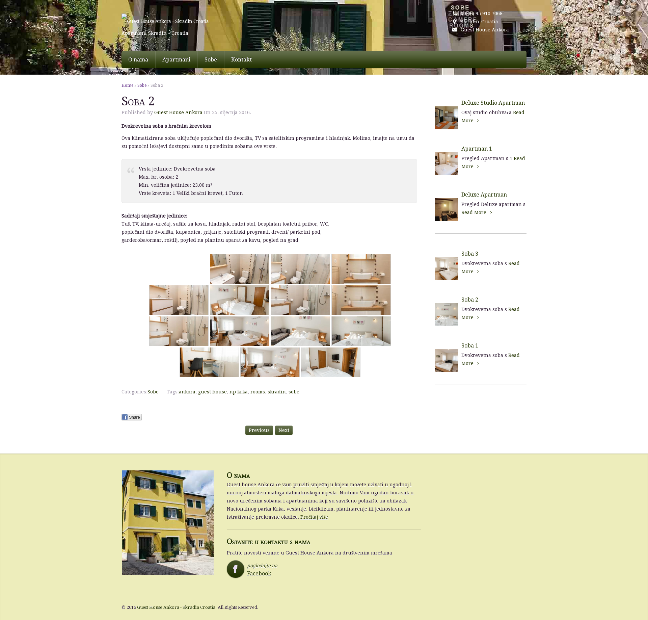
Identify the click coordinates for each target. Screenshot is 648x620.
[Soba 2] (446, 316)
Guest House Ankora (485, 29)
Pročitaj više (314, 517)
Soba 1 (469, 345)
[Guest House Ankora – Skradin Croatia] (198, 21)
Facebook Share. (132, 417)
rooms (257, 391)
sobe (294, 391)
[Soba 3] (446, 270)
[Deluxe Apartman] (446, 211)
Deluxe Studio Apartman (493, 103)
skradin (277, 391)
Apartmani (176, 59)
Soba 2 (469, 299)
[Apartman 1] (446, 165)
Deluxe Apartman (484, 194)
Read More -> (476, 212)
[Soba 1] (446, 361)
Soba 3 (469, 254)
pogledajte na (254, 570)
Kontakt (241, 59)
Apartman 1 (476, 149)
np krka (239, 391)
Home (127, 85)
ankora (187, 391)
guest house (212, 391)
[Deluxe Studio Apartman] (446, 119)
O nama (138, 59)
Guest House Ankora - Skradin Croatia (176, 607)
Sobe (211, 59)
